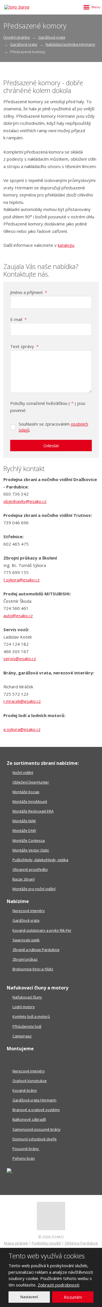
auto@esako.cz (18, 615)
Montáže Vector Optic (30, 850)
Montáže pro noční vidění (34, 888)
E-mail (18, 319)
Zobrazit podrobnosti (58, 1285)
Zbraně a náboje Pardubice (36, 949)
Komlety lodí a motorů (31, 1016)
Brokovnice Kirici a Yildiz (32, 969)
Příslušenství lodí (26, 1026)
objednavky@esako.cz (24, 501)
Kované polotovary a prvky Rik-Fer (41, 930)
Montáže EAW (24, 830)
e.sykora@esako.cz (22, 729)
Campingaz (22, 1036)
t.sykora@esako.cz (21, 580)
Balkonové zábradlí (29, 1119)
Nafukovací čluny (27, 997)
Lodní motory (23, 1006)
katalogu (66, 245)
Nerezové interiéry (28, 910)
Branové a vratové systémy (36, 1109)
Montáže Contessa (28, 840)
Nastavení (29, 1296)
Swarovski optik (26, 940)
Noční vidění (22, 772)
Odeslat (51, 445)
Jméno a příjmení (28, 292)
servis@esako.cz (19, 658)
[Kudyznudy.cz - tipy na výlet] (9, 1171)
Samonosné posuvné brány (36, 1129)
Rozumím (73, 1297)
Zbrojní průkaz (25, 959)
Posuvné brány (26, 1148)
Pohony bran (23, 1158)
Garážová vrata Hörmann (34, 1100)
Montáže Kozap (25, 791)
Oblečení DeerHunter (30, 782)
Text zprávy (24, 346)
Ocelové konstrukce (29, 1080)
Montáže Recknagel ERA (33, 811)
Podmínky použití (46, 1243)
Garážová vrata (25, 920)
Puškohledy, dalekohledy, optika (40, 859)
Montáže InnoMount (29, 801)
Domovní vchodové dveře (34, 1139)
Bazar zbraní (23, 879)
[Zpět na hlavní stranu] (19, 7)
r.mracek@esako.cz (22, 701)
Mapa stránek (16, 1243)
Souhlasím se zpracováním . (53, 427)
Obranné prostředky (30, 869)
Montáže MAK (24, 820)
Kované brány (24, 1090)
